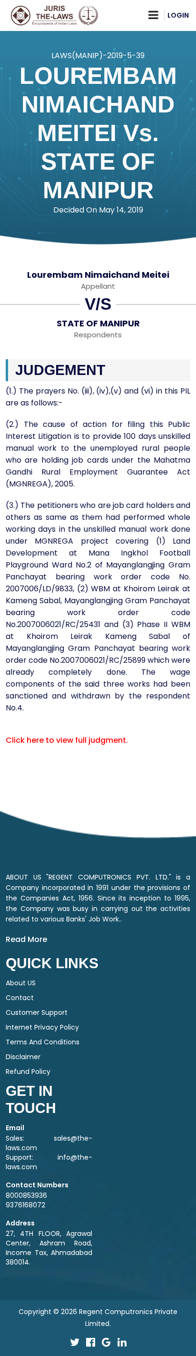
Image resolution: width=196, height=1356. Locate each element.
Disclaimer (23, 1057)
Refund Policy (28, 1071)
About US (21, 983)
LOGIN (178, 15)
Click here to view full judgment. (67, 740)
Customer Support (37, 1012)
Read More (26, 939)
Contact (20, 998)
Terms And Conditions (42, 1042)
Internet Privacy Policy (42, 1027)
